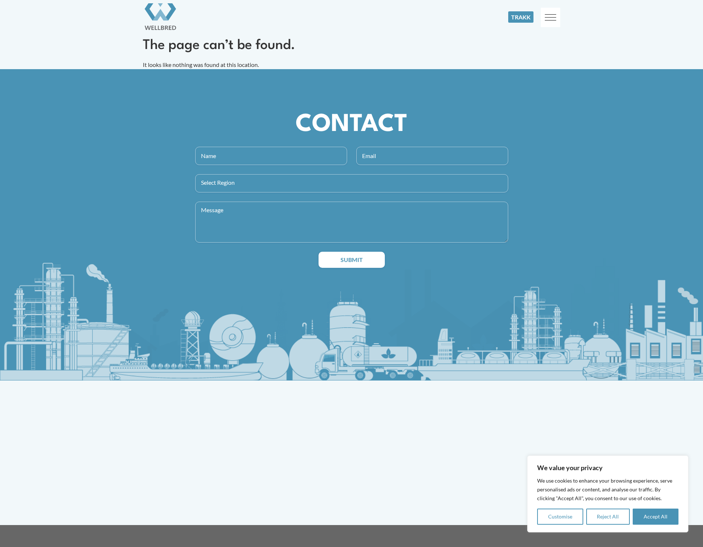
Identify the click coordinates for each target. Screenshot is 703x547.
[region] (607, 494)
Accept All (655, 516)
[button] (550, 17)
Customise (560, 516)
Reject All (608, 516)
